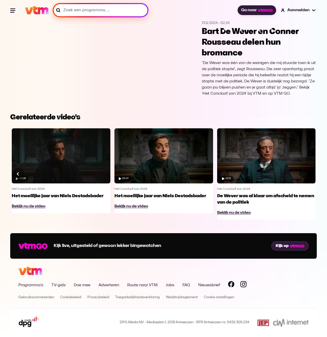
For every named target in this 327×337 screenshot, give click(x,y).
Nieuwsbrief (209, 285)
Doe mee (82, 285)
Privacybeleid (98, 297)
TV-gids (58, 285)
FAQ (186, 285)
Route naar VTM (142, 285)
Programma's (30, 285)
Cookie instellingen (219, 297)
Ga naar (249, 10)
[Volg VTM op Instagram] (243, 285)
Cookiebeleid (70, 297)
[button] (298, 10)
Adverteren (109, 285)
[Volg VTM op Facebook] (231, 285)
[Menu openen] (13, 10)
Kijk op (282, 246)
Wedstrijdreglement (182, 297)
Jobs (170, 285)
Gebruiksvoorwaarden (36, 297)
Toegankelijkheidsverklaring (137, 297)
